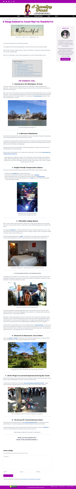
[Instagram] (4, 1)
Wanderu (37, 175)
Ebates (11, 338)
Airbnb (21, 236)
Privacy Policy (62, 486)
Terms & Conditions (70, 486)
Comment (6, 456)
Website (38, 471)
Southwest (15, 173)
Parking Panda (40, 176)
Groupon (16, 338)
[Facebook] (9, 1)
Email (21, 471)
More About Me (65, 59)
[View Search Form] (73, 16)
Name (5, 471)
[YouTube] (6, 1)
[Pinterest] (14, 1)
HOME (18, 16)
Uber (32, 178)
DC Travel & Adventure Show (30, 422)
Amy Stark (18, 37)
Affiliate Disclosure (54, 486)
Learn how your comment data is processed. (30, 479)
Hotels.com (13, 230)
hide (24, 61)
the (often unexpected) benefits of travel (34, 383)
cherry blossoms (38, 96)
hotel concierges (39, 325)
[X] (11, 1)
